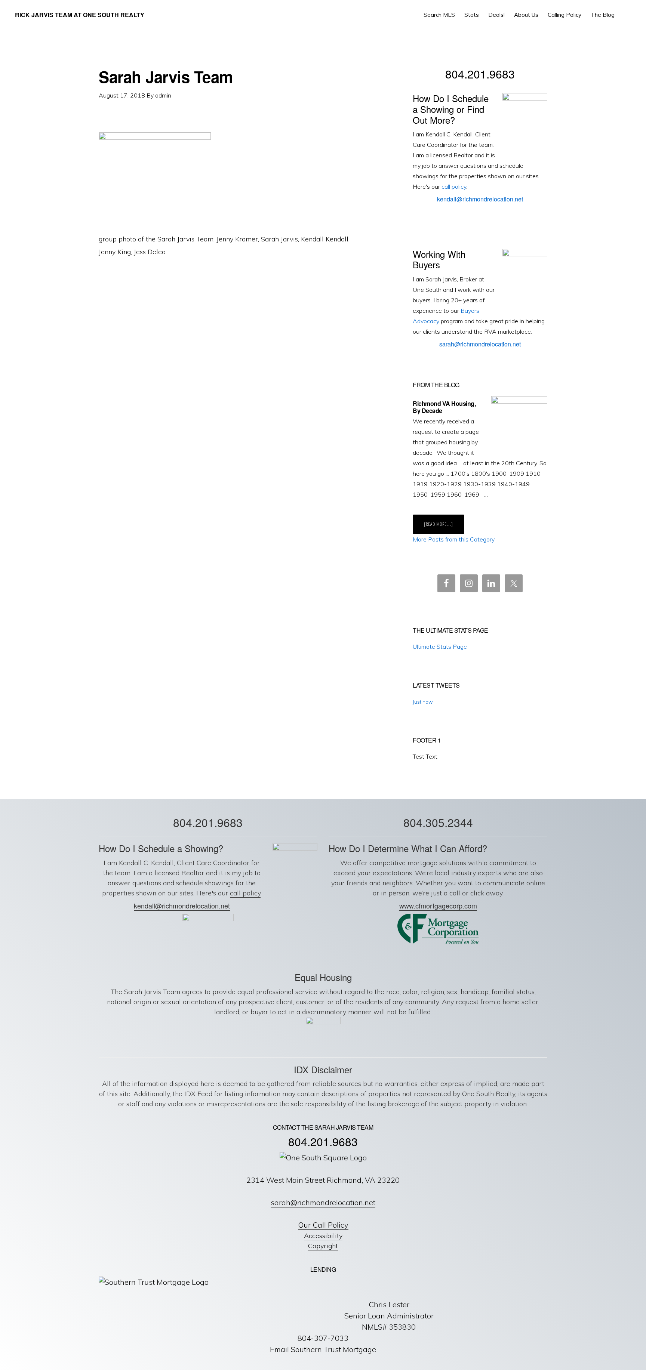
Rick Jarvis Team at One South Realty (79, 14)
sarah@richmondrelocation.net (480, 344)
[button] (625, 14)
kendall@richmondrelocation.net (480, 199)
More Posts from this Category (454, 539)
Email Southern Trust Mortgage (323, 1349)
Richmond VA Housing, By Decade (444, 407)
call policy (454, 186)
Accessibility (323, 1235)
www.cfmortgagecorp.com (438, 905)
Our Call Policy (323, 1224)
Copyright (323, 1245)
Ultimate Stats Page (440, 646)
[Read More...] (444, 527)
